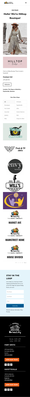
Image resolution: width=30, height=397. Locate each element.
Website (7, 84)
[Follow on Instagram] (8, 365)
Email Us (6, 353)
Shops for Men (20, 118)
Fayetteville (19, 105)
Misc (5, 118)
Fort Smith (7, 108)
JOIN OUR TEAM (12, 360)
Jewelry (6, 115)
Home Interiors (20, 112)
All (5, 102)
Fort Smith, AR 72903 (9, 351)
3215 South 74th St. (9, 349)
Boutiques (7, 105)
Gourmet (6, 112)
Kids (17, 115)
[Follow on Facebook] (6, 365)
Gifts (17, 108)
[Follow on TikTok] (11, 365)
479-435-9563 (8, 380)
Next (25, 262)
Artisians (18, 102)
